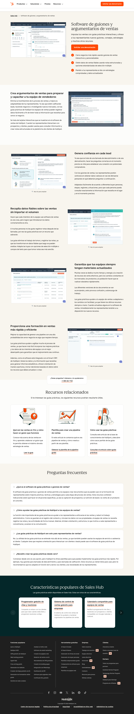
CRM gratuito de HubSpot (18, 654)
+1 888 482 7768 (67, 381)
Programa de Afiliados (111, 683)
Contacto (84, 671)
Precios (47, 4)
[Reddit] (79, 693)
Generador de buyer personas (70, 657)
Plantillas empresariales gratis (70, 660)
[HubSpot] (12, 4)
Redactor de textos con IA (42, 657)
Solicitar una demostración (113, 4)
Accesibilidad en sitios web (83, 707)
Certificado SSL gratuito (41, 678)
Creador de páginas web (41, 654)
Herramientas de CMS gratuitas (43, 660)
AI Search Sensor (66, 650)
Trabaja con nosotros (90, 650)
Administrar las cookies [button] (105, 707)
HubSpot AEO (14, 650)
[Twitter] (67, 693)
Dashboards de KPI (39, 671)
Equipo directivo (87, 654)
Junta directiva (86, 657)
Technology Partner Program (111, 675)
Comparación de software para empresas (70, 665)
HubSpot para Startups (110, 680)
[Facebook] (48, 693)
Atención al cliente (108, 647)
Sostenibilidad (88, 667)
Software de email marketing (43, 650)
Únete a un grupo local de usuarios (110, 652)
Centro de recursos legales (30, 707)
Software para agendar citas (42, 674)
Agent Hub (13, 660)
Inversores (87, 660)
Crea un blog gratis (16, 664)
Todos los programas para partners (111, 665)
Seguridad (66, 707)
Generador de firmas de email (70, 654)
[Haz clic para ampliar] (96, 109)
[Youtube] (61, 693)
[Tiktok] (85, 693)
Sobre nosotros (86, 647)
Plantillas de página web (68, 670)
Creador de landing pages (42, 664)
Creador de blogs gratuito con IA (20, 671)
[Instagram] (54, 693)
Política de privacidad (51, 707)
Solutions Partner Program (111, 670)
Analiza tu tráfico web (40, 647)
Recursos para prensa (88, 674)
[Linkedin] (73, 693)
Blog (83, 664)
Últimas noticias (86, 678)
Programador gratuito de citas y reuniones (32, 603)
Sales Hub (13, 16)
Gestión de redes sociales (18, 681)
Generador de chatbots (17, 667)
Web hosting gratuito (16, 657)
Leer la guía (28, 453)
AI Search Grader (66, 647)
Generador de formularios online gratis (20, 676)
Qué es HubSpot (15, 647)
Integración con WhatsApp (42, 667)
